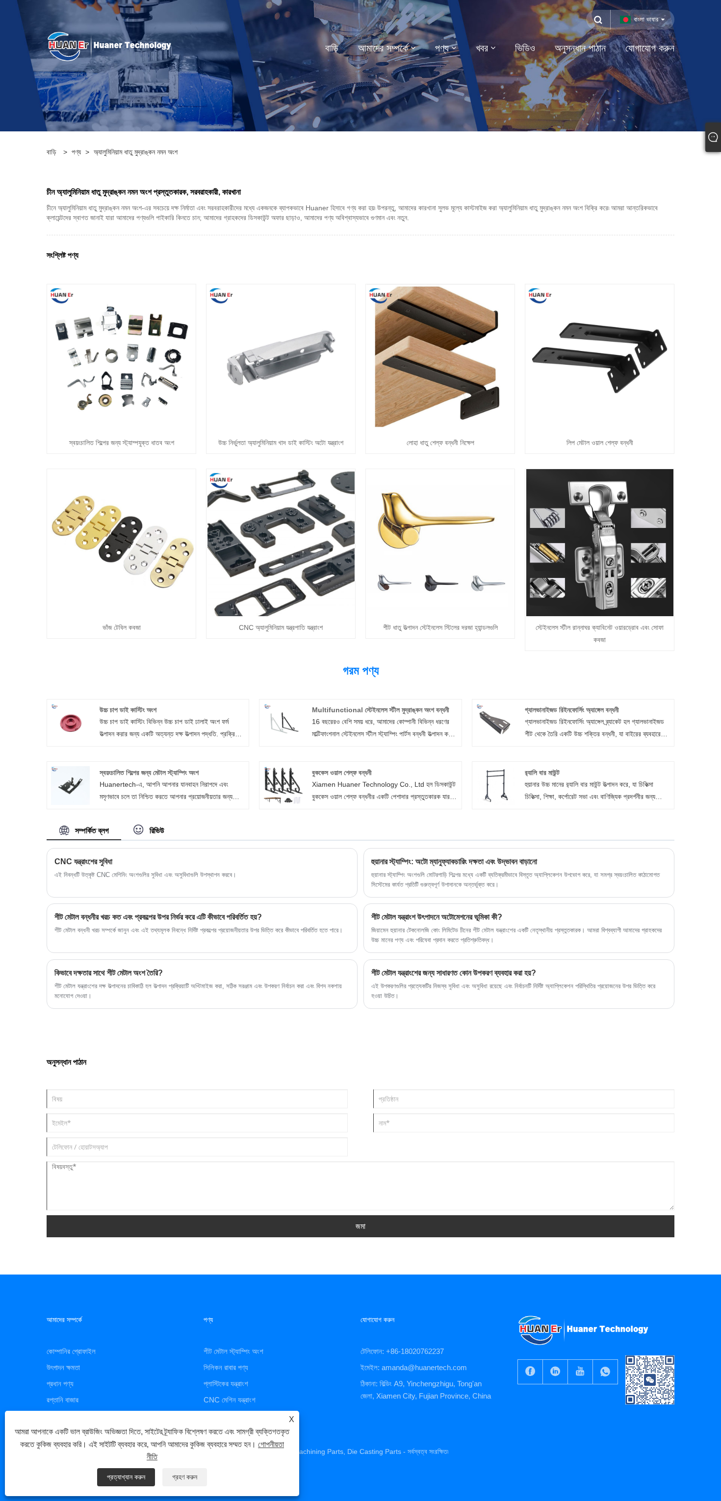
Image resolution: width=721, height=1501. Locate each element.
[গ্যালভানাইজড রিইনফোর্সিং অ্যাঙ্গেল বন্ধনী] (495, 722)
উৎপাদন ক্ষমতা (63, 1367)
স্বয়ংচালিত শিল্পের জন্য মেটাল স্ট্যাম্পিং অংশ (149, 772)
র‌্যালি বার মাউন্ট (542, 772)
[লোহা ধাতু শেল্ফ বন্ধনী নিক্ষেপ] (440, 357)
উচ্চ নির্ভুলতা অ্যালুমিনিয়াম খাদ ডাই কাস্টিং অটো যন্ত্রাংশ (280, 443)
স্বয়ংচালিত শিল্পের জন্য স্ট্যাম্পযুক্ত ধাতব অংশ (121, 443)
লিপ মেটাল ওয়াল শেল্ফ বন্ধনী (599, 443)
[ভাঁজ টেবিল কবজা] (121, 542)
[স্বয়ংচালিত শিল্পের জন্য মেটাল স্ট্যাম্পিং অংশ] (70, 785)
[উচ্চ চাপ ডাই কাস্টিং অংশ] (70, 722)
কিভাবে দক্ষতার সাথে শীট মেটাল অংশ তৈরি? (108, 973)
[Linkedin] (555, 1371)
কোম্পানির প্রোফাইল (71, 1351)
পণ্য (76, 152)
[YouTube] (580, 1371)
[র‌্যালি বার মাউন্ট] (495, 785)
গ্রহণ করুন (184, 1477)
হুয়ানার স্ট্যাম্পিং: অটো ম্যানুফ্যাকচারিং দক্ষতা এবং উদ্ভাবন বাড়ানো (454, 861)
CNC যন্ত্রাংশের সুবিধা (83, 861)
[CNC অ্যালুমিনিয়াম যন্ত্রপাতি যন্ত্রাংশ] (281, 542)
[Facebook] (530, 1371)
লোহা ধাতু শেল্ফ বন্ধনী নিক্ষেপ (440, 443)
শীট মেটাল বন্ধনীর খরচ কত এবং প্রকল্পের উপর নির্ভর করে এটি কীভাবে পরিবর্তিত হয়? (158, 917)
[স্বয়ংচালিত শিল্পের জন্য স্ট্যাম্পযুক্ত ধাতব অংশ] (121, 357)
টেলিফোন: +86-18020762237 (402, 1351)
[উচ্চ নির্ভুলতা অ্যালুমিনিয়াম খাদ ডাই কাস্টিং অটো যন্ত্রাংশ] (281, 357)
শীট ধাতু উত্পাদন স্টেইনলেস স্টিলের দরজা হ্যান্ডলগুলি (440, 627)
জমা (360, 1226)
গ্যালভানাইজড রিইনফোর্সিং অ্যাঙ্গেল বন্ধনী (572, 710)
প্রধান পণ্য (60, 1383)
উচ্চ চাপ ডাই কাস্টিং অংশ (128, 710)
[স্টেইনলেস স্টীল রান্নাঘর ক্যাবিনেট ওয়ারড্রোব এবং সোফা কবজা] (599, 542)
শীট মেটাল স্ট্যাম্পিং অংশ (233, 1351)
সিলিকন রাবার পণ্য (226, 1367)
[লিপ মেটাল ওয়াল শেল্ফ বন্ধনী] (599, 357)
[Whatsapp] (605, 1371)
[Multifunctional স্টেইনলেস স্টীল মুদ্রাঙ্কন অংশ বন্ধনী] (283, 722)
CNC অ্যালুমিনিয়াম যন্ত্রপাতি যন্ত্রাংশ (281, 627)
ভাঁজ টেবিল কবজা (122, 627)
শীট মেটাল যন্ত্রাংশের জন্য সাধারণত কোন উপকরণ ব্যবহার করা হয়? (453, 973)
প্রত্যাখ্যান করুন (126, 1477)
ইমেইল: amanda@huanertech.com (413, 1367)
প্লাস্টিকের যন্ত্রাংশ (226, 1383)
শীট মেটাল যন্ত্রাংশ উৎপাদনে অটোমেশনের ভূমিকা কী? (436, 917)
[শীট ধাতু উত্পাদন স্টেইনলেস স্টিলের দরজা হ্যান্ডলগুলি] (440, 542)
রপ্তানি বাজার (62, 1400)
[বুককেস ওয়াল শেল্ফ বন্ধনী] (283, 785)
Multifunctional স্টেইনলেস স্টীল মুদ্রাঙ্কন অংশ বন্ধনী (380, 710)
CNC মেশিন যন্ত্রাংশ (230, 1400)
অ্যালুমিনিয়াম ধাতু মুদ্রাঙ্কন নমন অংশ (136, 152)
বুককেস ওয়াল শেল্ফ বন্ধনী (342, 772)
